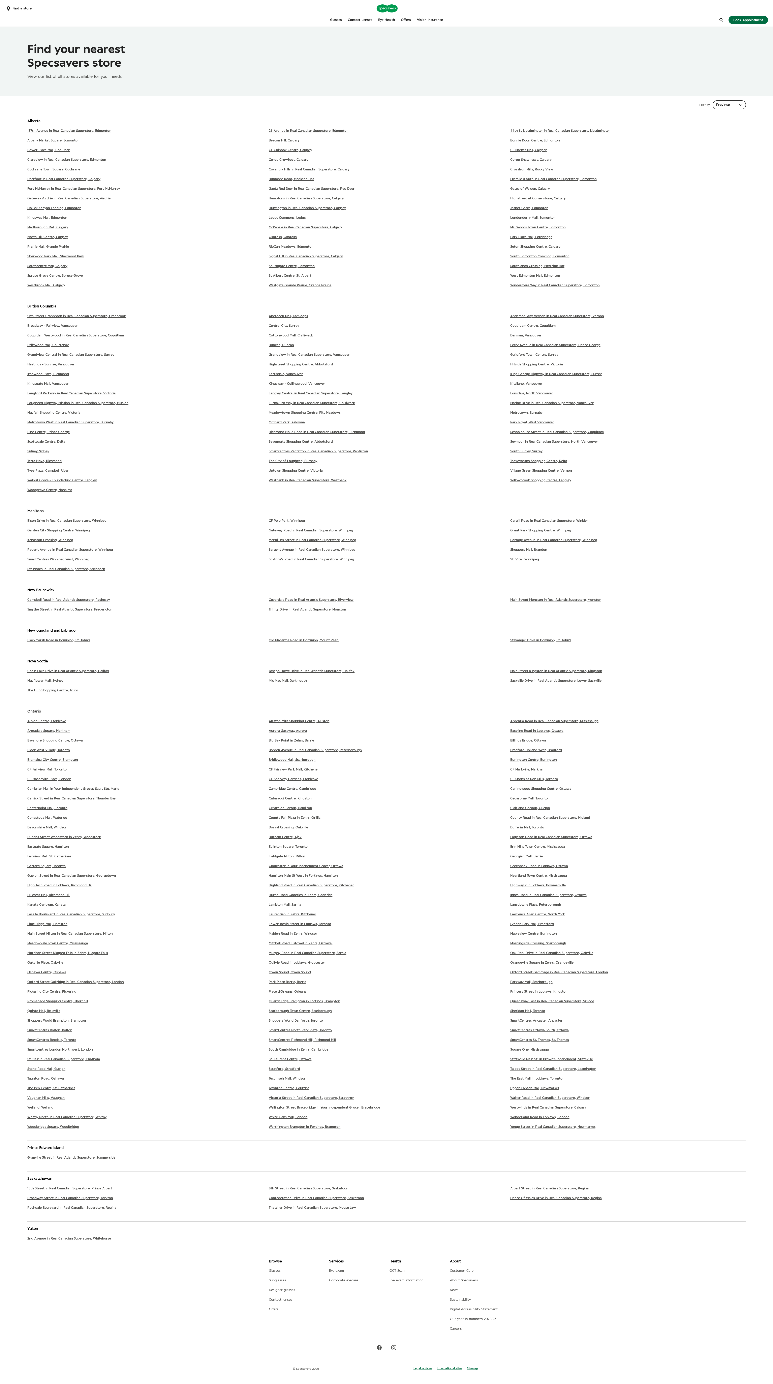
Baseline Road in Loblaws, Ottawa (536, 730)
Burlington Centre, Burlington (533, 759)
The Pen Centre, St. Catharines (51, 1088)
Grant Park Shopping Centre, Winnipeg (540, 530)
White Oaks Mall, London (288, 1117)
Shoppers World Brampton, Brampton (56, 1020)
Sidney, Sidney (38, 451)
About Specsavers (464, 1280)
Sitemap (472, 1368)
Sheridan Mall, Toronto (527, 1011)
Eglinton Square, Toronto (288, 846)
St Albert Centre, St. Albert (290, 275)
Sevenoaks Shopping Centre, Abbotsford (301, 441)
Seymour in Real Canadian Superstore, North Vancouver (554, 441)
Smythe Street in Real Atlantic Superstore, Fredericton (69, 609)
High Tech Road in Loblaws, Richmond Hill (59, 885)
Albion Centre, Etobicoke (46, 721)
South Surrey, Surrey (526, 451)
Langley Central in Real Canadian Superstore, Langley (310, 393)
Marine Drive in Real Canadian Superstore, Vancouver (552, 403)
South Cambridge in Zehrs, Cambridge (298, 1049)
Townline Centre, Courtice (289, 1088)
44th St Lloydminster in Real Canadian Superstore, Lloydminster (560, 130)
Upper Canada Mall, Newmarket (534, 1088)
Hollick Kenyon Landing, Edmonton (54, 208)
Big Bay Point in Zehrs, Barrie (291, 740)
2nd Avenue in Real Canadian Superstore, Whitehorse (69, 1238)
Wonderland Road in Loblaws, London (539, 1117)
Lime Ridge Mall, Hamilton (47, 924)
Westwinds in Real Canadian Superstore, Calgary (548, 1107)
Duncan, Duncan (281, 345)
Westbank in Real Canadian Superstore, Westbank (307, 480)
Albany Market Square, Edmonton (53, 140)
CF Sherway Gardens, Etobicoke (293, 779)
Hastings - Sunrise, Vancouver (50, 364)
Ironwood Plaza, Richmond (48, 374)
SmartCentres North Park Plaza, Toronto (300, 1030)
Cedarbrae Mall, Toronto (529, 798)
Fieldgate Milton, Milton (287, 856)
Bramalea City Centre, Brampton (52, 759)
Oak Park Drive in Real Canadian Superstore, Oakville (551, 953)
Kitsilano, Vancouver (526, 383)
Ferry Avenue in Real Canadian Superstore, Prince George (555, 345)
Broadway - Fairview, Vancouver (52, 325)
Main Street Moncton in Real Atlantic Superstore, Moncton (555, 599)
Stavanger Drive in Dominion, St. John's (540, 640)
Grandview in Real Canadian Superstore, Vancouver (309, 354)
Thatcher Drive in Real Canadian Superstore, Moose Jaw (312, 1207)
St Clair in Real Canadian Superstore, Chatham (63, 1059)
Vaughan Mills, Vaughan (46, 1097)
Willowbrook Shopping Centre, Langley (540, 480)
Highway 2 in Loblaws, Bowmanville (538, 885)
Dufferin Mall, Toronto (527, 827)
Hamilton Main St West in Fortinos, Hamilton (303, 875)
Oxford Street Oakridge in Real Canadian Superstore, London (75, 982)
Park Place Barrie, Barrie (287, 982)
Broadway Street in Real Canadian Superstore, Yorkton (70, 1198)
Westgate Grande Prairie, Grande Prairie (300, 285)
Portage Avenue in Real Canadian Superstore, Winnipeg (553, 540)
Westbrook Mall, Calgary (46, 285)
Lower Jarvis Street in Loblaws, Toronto (300, 924)
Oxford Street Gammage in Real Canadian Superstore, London (559, 972)
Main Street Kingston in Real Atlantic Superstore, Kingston (556, 671)
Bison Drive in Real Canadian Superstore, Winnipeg (66, 520)
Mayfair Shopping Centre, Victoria (53, 412)
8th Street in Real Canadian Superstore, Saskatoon (308, 1188)
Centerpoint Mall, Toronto (47, 808)
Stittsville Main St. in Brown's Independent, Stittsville (551, 1059)
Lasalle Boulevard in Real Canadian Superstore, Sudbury (71, 914)
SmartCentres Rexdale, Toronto (51, 1040)
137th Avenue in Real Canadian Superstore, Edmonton (69, 130)
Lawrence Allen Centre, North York (537, 914)
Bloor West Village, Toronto (48, 750)
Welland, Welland (40, 1107)
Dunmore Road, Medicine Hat (291, 179)
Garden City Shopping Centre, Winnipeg (58, 530)
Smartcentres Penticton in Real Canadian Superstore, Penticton (318, 451)
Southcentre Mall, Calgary (47, 266)
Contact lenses (280, 1299)
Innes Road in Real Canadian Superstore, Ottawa (548, 895)
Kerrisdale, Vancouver (286, 374)
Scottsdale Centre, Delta (46, 441)
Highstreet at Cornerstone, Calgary (538, 198)
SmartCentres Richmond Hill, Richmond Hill (302, 1040)
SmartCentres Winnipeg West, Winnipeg (58, 559)
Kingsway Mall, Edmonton (47, 217)
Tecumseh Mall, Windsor (287, 1078)
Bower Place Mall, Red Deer (48, 150)
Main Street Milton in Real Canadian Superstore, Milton (70, 933)
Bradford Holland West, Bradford (536, 750)
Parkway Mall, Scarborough (531, 982)
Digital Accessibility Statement (474, 1309)
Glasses (275, 1270)
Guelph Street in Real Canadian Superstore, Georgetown (71, 875)
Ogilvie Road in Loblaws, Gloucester (297, 962)
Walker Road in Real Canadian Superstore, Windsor (550, 1097)
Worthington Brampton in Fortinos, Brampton (304, 1126)
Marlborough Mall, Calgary (47, 227)
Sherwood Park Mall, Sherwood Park (55, 256)
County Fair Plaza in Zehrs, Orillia (294, 817)
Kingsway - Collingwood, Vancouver (297, 383)
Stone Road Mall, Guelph (46, 1068)
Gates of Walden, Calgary (530, 188)
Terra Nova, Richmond (44, 461)
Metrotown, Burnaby (526, 412)
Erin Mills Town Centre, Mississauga (537, 846)
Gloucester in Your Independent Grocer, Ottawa (306, 866)
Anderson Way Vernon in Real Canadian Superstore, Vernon (557, 316)
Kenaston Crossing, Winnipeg (50, 540)
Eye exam (336, 1270)
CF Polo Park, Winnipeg (287, 520)
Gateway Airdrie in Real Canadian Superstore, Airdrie (69, 198)
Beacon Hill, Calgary (284, 140)
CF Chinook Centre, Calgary (290, 150)
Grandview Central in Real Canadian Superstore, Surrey (70, 354)
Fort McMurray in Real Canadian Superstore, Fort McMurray (73, 188)
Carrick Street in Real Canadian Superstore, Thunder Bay (71, 798)
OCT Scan (397, 1270)
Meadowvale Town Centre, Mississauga (57, 943)
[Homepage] (387, 8)
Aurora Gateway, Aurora (288, 730)
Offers (273, 1309)
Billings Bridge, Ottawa (528, 740)
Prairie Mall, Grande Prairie (48, 246)
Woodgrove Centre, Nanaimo (49, 490)
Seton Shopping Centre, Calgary (535, 246)
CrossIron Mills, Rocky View (531, 169)
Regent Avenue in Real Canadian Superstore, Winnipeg (70, 549)
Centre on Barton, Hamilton (290, 808)
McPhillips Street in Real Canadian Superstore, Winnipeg (312, 540)
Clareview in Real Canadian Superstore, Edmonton (66, 159)
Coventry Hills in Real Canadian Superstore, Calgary (309, 169)
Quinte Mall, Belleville (43, 1011)
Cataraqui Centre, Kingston (290, 798)
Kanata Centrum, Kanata (46, 904)
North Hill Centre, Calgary (47, 237)
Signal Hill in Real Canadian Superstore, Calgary (306, 256)
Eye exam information (407, 1280)
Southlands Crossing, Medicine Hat (537, 266)
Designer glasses (282, 1290)
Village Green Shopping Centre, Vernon (541, 470)
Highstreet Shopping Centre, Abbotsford (301, 364)
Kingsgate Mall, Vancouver (48, 383)
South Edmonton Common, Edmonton (539, 256)
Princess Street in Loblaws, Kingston (538, 991)
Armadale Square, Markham (48, 730)
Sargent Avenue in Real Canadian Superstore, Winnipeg (312, 549)
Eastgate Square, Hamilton (48, 846)
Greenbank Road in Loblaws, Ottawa (539, 866)
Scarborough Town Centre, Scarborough (300, 1011)
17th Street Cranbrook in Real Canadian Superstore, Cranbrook (76, 316)
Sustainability (460, 1299)
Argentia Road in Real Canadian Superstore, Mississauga (554, 721)
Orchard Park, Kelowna (287, 422)
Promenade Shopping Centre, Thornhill (57, 1001)
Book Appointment (748, 20)
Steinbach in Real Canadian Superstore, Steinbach (66, 569)
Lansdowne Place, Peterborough (535, 904)
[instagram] (393, 1347)
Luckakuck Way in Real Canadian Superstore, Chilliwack (312, 403)
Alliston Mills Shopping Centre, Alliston (299, 721)
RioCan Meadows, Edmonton (291, 246)
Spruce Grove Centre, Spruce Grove (55, 275)
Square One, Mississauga (529, 1049)
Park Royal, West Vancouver (532, 422)
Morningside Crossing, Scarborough (538, 943)
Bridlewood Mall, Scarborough (292, 759)
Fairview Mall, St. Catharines (49, 856)
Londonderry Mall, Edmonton (533, 217)
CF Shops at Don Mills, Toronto (534, 779)
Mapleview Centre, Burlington (533, 933)
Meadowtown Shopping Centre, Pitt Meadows (305, 412)
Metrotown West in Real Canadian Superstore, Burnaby (70, 422)
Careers (456, 1328)
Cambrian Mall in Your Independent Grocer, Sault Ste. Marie (73, 788)
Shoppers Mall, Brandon (528, 549)
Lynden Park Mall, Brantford (532, 924)
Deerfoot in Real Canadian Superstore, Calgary (63, 179)
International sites (449, 1368)
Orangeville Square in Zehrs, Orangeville (542, 962)
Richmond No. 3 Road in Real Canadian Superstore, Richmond (317, 432)
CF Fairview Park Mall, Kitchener (294, 769)
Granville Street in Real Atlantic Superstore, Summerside (71, 1157)
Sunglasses (277, 1280)
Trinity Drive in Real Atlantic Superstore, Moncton (307, 609)
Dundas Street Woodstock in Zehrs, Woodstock (64, 837)
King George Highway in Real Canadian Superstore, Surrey (556, 374)
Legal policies (422, 1368)
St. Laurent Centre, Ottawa (290, 1059)
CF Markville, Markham (527, 769)
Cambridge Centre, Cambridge (292, 788)
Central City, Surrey (284, 325)
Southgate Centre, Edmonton (292, 266)
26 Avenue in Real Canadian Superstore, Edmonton (308, 130)
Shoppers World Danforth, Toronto (296, 1020)
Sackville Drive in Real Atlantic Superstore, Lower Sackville (555, 680)
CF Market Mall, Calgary (528, 150)
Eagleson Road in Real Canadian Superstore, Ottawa (551, 837)
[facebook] (379, 1347)
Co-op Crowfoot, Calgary (288, 159)
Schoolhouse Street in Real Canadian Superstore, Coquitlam (557, 432)
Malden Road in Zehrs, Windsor (293, 933)
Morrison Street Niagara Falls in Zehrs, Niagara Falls (67, 953)
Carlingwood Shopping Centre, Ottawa (540, 788)
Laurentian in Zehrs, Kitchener (292, 914)
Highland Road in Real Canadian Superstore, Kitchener (311, 885)
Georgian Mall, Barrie (526, 856)
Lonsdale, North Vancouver (531, 393)
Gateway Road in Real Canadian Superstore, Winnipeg (311, 530)
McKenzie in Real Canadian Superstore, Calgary (305, 227)
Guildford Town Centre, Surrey (534, 354)
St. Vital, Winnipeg (524, 559)
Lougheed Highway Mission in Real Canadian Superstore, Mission (77, 403)
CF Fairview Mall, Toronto (47, 769)
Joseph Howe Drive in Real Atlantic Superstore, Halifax (311, 671)
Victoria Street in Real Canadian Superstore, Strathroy (311, 1097)
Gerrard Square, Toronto (46, 866)
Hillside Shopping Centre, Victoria (536, 364)
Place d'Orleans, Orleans (287, 991)
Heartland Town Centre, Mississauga (538, 875)
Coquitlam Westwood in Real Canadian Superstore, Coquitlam (75, 335)
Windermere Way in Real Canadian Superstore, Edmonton (555, 285)
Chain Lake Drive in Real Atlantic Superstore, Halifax (68, 671)
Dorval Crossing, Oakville (288, 827)
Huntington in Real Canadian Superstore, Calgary (307, 208)
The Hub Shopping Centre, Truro (52, 690)
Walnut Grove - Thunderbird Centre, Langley (62, 480)
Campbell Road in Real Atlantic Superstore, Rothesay (68, 599)
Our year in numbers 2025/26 (473, 1319)
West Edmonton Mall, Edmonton (535, 275)
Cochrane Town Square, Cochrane (53, 169)
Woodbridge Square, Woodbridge (53, 1126)
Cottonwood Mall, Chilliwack (291, 335)
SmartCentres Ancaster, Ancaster (536, 1020)
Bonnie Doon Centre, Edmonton (535, 140)
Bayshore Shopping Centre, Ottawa (55, 740)
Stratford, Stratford (284, 1068)
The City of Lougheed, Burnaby (293, 461)
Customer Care (461, 1270)
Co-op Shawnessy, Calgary (531, 159)
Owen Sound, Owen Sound (290, 972)
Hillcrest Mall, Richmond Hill (48, 895)
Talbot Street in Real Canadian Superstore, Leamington (553, 1068)
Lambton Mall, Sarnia (285, 904)
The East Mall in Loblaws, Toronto (536, 1078)
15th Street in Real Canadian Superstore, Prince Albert (69, 1188)
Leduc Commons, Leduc (287, 217)
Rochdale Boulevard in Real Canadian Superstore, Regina (71, 1207)
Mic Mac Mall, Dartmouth (288, 680)
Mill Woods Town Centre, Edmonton (538, 227)
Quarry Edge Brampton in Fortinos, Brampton (304, 1001)
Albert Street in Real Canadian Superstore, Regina (549, 1188)
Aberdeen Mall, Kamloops (288, 316)
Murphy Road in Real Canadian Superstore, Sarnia (307, 953)
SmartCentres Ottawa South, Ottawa (539, 1030)
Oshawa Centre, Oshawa (46, 972)
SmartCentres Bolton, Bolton (49, 1030)
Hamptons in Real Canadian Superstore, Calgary (306, 198)
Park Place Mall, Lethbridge (531, 237)
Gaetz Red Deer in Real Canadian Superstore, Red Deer (311, 188)
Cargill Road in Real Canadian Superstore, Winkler (549, 520)
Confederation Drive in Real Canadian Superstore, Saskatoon (316, 1198)
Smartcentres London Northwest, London (60, 1049)
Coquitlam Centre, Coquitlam (533, 325)
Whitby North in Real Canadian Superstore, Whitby (66, 1117)
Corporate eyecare (343, 1280)
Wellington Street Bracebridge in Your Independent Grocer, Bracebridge (324, 1107)
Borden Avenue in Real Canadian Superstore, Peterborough (315, 750)
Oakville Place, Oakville (45, 962)
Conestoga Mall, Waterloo (47, 817)
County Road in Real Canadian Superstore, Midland (550, 817)
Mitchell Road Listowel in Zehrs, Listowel (300, 943)
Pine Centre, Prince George (48, 432)
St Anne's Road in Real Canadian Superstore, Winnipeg (311, 559)
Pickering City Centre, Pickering (51, 991)
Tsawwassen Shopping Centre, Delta (538, 461)
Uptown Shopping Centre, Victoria (296, 470)
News (454, 1290)
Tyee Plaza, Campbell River (48, 470)
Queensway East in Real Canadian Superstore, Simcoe (552, 1001)
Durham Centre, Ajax (285, 837)
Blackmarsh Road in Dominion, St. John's (58, 640)
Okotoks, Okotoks (283, 237)
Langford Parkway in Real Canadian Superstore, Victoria (71, 393)
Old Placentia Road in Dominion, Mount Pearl (304, 640)
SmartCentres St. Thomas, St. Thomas (539, 1040)
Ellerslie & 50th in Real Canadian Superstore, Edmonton (553, 179)
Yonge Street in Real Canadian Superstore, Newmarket (552, 1126)
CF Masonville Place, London (49, 779)
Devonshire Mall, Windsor (47, 827)
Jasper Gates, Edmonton (529, 208)
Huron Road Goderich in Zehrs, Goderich (300, 895)
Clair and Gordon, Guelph (530, 808)
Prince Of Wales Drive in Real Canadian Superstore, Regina (556, 1198)
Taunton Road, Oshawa (45, 1078)
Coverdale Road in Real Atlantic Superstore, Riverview (311, 599)
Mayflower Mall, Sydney (45, 680)
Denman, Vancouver (526, 335)
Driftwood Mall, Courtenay (48, 345)
